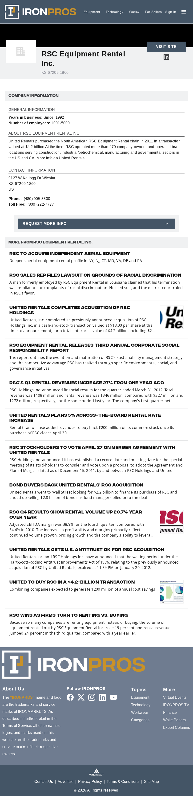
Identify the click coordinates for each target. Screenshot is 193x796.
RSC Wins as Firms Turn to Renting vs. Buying (68, 615)
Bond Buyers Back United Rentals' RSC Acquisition (76, 485)
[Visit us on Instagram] (91, 697)
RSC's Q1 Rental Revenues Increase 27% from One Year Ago (86, 383)
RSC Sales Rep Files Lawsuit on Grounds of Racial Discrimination (95, 275)
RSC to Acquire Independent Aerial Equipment (69, 254)
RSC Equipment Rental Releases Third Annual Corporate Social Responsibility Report (94, 348)
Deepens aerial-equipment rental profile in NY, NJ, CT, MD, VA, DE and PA (75, 260)
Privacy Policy (90, 782)
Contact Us (43, 782)
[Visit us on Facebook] (70, 697)
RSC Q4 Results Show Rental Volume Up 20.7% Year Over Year (75, 515)
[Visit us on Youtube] (113, 697)
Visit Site (166, 47)
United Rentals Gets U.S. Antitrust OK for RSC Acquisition (86, 550)
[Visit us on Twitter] (80, 697)
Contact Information (31, 170)
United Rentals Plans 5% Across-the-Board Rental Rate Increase (85, 418)
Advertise (65, 782)
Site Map (151, 782)
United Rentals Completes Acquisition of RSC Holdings (69, 311)
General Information (31, 110)
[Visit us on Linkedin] (166, 57)
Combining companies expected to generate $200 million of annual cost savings (82, 589)
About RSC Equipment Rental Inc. (44, 133)
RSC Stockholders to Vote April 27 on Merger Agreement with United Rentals (92, 450)
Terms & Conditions (123, 782)
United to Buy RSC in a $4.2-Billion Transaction (72, 582)
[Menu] (183, 11)
